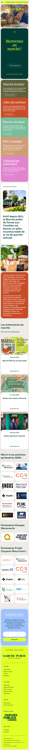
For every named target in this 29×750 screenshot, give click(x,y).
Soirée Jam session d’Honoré (14, 398)
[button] (14, 32)
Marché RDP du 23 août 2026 (14, 361)
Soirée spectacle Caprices (14, 436)
